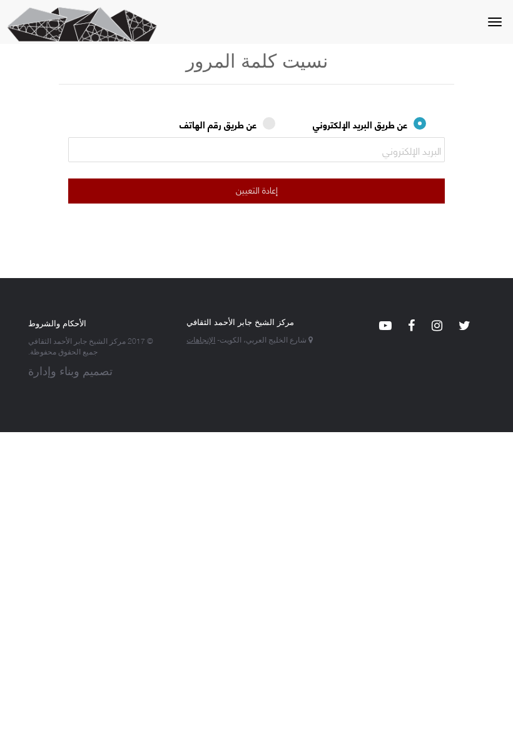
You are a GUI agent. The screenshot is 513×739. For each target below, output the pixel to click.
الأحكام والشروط (57, 322)
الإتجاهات (200, 339)
